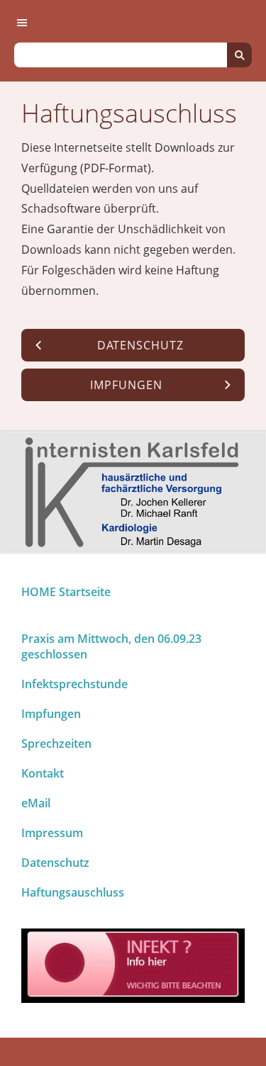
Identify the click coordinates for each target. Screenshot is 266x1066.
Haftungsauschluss (72, 892)
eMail (35, 803)
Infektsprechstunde (74, 684)
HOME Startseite (66, 592)
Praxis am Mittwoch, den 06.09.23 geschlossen (111, 646)
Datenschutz (55, 862)
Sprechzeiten (56, 743)
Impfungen (51, 714)
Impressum (52, 833)
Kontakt (42, 773)
